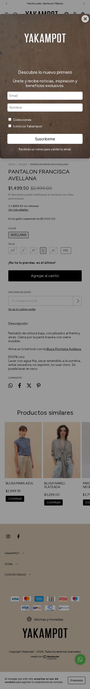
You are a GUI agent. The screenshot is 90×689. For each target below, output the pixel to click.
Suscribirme (45, 139)
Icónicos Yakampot (27, 126)
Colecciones (22, 120)
